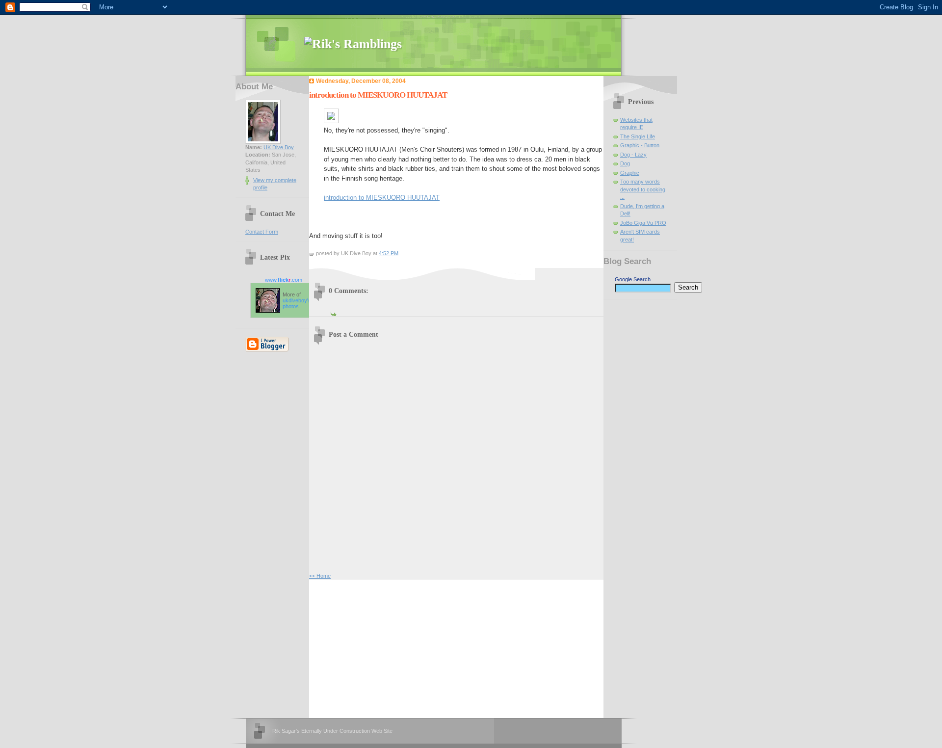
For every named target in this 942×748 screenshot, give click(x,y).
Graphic (629, 173)
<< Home (320, 576)
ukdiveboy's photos (297, 303)
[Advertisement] (382, 647)
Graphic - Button (639, 145)
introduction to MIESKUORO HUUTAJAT (382, 197)
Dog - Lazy (633, 155)
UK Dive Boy (278, 147)
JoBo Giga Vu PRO (643, 223)
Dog (625, 163)
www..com (283, 280)
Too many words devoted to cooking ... (642, 189)
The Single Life (637, 136)
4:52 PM (388, 253)
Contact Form (261, 232)
